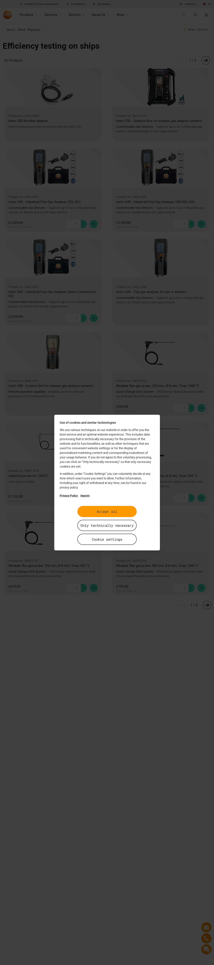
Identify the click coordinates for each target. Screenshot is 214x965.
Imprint (85, 495)
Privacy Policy (69, 495)
